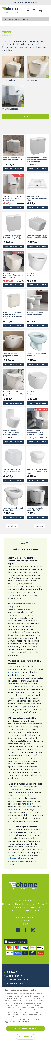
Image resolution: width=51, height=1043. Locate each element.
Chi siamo (10, 972)
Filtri (25, 116)
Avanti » (39, 526)
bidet (30, 804)
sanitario (24, 566)
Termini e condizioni (16, 980)
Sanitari (17, 19)
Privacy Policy (13, 983)
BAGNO (11, 19)
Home (4, 19)
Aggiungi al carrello (13, 169)
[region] (25, 1015)
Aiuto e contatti (15, 976)
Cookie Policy (24, 1022)
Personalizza (25, 1037)
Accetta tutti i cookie (25, 1028)
